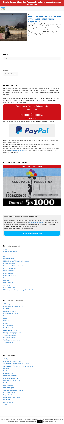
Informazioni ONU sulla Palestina (13, 266)
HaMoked (6, 321)
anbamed (6, 254)
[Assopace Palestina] (3, 8)
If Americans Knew (9, 263)
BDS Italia (6, 368)
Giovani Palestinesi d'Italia (11, 380)
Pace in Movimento (9, 392)
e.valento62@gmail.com (36, 222)
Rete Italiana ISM (8, 402)
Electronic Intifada (9, 316)
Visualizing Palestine (9, 335)
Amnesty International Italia (12, 361)
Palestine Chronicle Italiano (11, 397)
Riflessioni (47, 14)
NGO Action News (8, 283)
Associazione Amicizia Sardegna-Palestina (16, 364)
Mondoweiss (7, 278)
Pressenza (6, 400)
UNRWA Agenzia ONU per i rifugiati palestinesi (18, 290)
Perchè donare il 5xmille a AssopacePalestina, (32, 3)
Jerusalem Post (8, 325)
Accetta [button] (40, 421)
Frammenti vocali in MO (10, 378)
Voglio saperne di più (49, 421)
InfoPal (5, 383)
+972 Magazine (8, 304)
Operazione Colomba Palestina (13, 390)
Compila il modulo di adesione (32, 233)
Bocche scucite (7, 371)
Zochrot (5, 345)
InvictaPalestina (8, 385)
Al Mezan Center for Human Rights (14, 306)
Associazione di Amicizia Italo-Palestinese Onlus (18, 366)
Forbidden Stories (8, 259)
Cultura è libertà (8, 373)
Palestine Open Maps (10, 330)
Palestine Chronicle (9, 287)
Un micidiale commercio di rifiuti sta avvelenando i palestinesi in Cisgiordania (44, 18)
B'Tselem (6, 309)
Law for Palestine (8, 271)
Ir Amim (5, 323)
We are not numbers (9, 337)
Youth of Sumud (8, 342)
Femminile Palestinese (10, 376)
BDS (4, 256)
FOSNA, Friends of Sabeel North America (16, 261)
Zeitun (5, 404)
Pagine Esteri (7, 395)
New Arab (6, 280)
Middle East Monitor (9, 275)
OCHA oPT (6, 285)
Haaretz (5, 318)
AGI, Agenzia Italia (9, 359)
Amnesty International (10, 251)
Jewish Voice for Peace (10, 268)
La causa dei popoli (9, 388)
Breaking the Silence (9, 311)
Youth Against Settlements (11, 340)
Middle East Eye (8, 273)
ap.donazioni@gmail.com (18, 150)
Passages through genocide (12, 333)
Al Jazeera (6, 249)
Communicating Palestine (11, 313)
